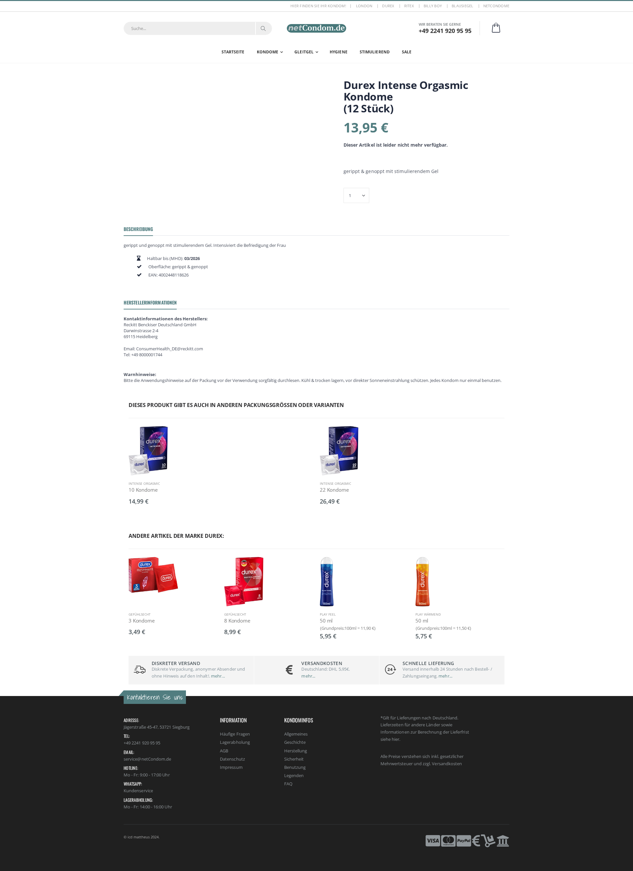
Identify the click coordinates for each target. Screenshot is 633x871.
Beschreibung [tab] (138, 228)
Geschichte (295, 742)
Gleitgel (304, 52)
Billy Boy (433, 5)
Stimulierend (375, 52)
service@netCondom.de (147, 759)
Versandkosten (447, 764)
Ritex (409, 5)
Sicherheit (294, 759)
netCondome (496, 5)
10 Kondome (143, 489)
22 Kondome (334, 489)
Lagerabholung (235, 742)
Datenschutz (232, 759)
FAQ (288, 784)
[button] (500, 28)
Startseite (233, 52)
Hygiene (338, 52)
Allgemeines (296, 734)
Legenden (294, 775)
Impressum (231, 767)
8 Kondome (237, 620)
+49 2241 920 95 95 (142, 743)
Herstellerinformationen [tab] (150, 302)
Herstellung (295, 751)
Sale (406, 52)
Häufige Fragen (235, 734)
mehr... (217, 676)
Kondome (268, 52)
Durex (388, 5)
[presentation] (120, 592)
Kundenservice (138, 791)
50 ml (326, 620)
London (364, 5)
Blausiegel (462, 5)
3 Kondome (142, 620)
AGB (224, 751)
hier (395, 739)
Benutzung (295, 767)
